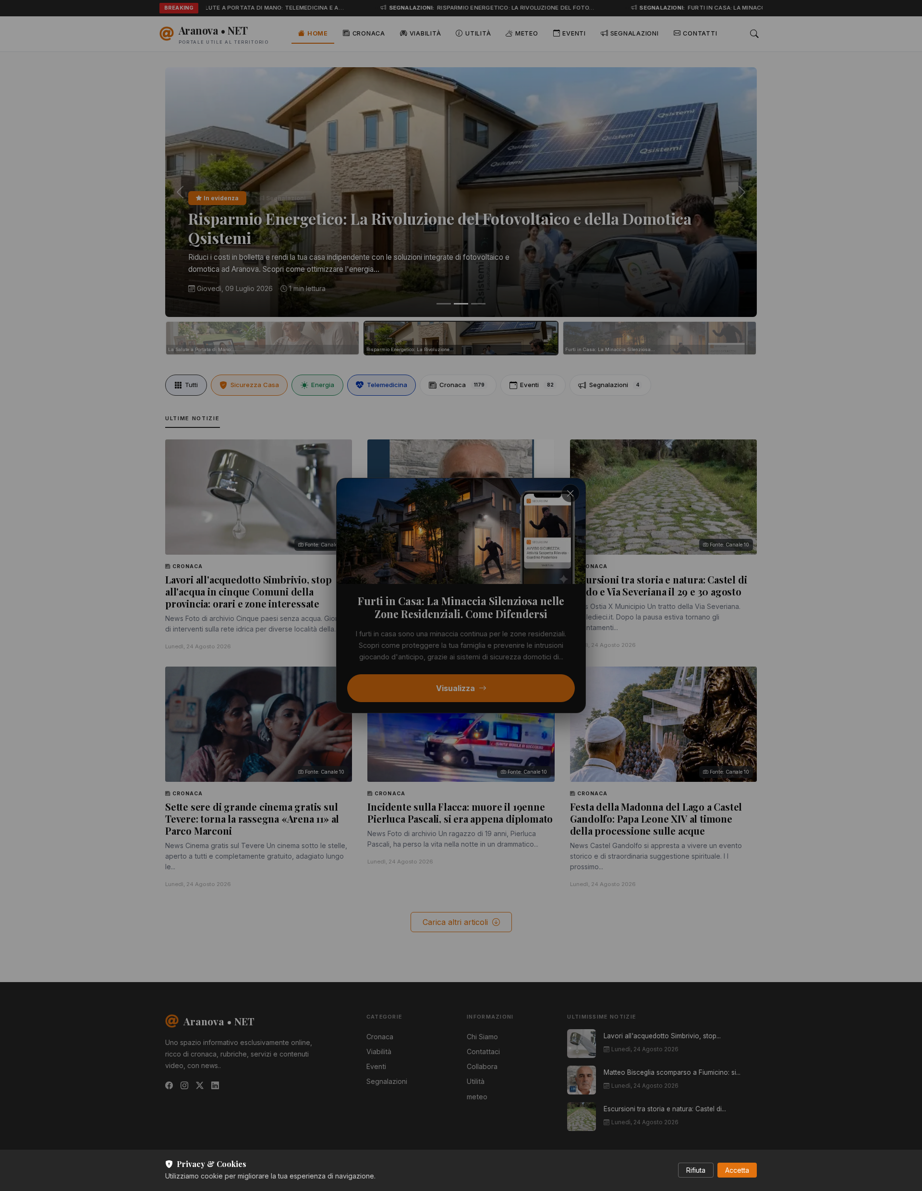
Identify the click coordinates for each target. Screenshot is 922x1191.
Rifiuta (695, 1170)
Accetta (737, 1170)
